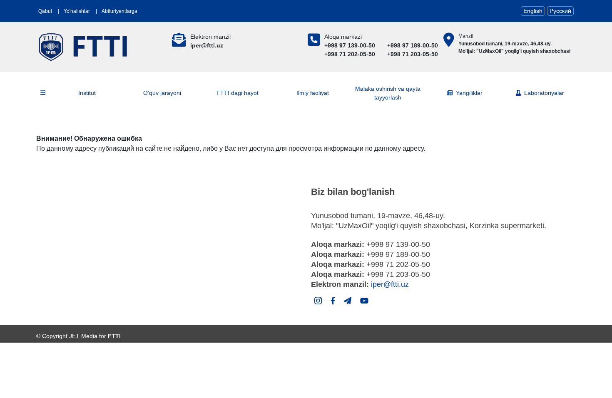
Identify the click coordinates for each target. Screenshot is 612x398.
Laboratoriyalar (544, 93)
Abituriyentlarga (119, 11)
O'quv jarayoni (162, 93)
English (532, 10)
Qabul (45, 11)
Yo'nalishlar (77, 11)
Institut (87, 93)
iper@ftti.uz (390, 284)
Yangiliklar (469, 93)
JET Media (83, 336)
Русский (560, 10)
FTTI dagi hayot (237, 93)
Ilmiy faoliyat (312, 93)
